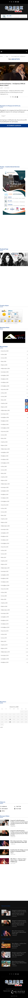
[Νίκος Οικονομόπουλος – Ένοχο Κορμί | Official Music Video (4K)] (4, 843)
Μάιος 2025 (3, 400)
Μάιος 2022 (3, 515)
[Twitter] (11, 1)
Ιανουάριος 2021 (4, 571)
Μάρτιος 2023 (4, 480)
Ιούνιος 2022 (4, 512)
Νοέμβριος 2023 (4, 456)
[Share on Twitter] (13, 97)
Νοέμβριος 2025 (4, 379)
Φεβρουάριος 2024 (5, 449)
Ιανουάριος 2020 (4, 613)
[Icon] (14, 71)
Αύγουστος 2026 (4, 351)
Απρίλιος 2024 (4, 442)
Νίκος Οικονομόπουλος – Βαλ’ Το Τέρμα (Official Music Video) (19, 963)
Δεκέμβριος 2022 (5, 491)
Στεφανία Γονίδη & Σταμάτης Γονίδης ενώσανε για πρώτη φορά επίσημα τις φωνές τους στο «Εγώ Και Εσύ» (19, 822)
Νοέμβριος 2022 (4, 494)
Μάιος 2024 (3, 438)
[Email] (18, 1)
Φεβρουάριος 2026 (5, 368)
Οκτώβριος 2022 (4, 498)
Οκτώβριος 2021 (4, 540)
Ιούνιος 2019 (4, 638)
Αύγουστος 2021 (4, 547)
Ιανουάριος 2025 (4, 414)
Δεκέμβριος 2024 (5, 417)
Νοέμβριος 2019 (4, 620)
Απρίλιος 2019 (4, 644)
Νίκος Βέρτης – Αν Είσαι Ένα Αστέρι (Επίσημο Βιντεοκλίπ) (19, 945)
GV (1, 88)
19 (10, 719)
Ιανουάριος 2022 (4, 529)
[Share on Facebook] (12, 97)
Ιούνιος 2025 (4, 396)
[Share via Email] (17, 97)
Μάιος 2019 (3, 641)
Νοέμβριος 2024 (4, 421)
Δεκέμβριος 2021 (5, 533)
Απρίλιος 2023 (4, 477)
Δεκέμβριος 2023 (5, 452)
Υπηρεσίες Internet (7, 991)
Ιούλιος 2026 (4, 354)
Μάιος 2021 (3, 557)
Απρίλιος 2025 (4, 403)
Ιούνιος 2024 (4, 435)
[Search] (26, 51)
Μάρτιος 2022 (4, 522)
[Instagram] (13, 1)
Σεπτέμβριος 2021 (5, 543)
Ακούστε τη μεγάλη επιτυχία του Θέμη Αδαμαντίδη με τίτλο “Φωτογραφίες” (19, 954)
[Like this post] (10, 97)
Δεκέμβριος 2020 (5, 575)
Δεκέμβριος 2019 (5, 617)
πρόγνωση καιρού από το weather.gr (11, 323)
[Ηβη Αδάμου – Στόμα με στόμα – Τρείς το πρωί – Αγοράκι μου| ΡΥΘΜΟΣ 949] (4, 861)
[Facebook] (9, 1)
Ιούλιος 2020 (4, 592)
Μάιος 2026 (3, 361)
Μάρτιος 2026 (4, 365)
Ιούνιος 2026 (4, 358)
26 (10, 722)
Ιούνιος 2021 (4, 554)
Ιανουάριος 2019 (4, 655)
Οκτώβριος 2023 (4, 459)
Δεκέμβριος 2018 (5, 659)
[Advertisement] (14, 35)
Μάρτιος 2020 (4, 606)
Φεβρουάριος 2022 (5, 526)
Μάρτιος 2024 (4, 445)
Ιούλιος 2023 (4, 466)
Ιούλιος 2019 (4, 634)
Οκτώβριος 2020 (4, 582)
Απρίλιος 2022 (4, 519)
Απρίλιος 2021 (4, 561)
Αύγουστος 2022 (4, 505)
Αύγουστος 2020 (4, 589)
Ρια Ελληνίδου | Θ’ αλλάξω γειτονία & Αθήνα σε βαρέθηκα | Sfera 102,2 (19, 851)
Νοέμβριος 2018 (4, 662)
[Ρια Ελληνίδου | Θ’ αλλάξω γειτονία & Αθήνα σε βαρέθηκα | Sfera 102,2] (4, 852)
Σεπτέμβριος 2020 (5, 585)
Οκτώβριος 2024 (4, 424)
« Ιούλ (1, 727)
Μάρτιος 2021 (4, 564)
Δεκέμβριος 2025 (5, 375)
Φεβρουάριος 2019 (5, 652)
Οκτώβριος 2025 (4, 382)
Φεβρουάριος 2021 (5, 568)
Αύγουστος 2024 (4, 431)
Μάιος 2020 (3, 599)
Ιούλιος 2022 (4, 508)
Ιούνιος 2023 (4, 470)
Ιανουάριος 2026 (4, 372)
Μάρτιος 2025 (4, 407)
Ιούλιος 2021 (4, 550)
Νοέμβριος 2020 (4, 578)
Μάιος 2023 (3, 473)
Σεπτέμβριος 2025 (5, 386)
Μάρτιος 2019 (4, 648)
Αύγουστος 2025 (4, 389)
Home (1, 56)
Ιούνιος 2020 (4, 596)
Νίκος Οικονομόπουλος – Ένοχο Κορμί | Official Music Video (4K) (18, 841)
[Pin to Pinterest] (15, 97)
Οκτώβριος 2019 (4, 624)
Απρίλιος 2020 (4, 603)
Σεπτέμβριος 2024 (5, 428)
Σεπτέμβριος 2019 (5, 627)
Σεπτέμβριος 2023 (5, 463)
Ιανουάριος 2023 (4, 487)
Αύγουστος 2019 (4, 631)
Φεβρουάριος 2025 (5, 410)
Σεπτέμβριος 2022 (5, 501)
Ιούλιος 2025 (4, 393)
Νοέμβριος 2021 (4, 536)
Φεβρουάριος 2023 (5, 484)
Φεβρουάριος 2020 (5, 610)
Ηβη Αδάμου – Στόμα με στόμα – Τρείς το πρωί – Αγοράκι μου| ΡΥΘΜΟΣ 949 (18, 860)
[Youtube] (15, 1)
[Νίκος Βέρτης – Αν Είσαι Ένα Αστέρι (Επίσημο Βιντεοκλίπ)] (5, 946)
